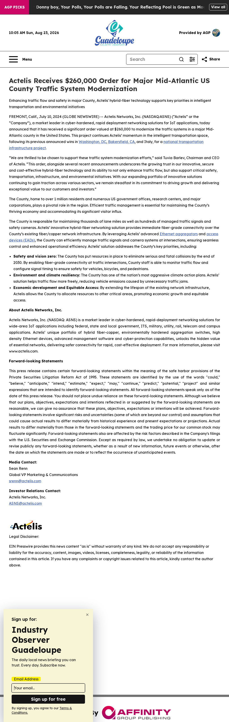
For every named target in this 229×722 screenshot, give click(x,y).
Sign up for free (48, 699)
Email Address (26, 679)
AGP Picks (14, 7)
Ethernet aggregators (179, 234)
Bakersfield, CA (121, 141)
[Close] (87, 615)
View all (218, 7)
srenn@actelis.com (25, 481)
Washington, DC (92, 141)
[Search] (181, 59)
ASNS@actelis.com (25, 503)
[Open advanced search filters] (192, 59)
